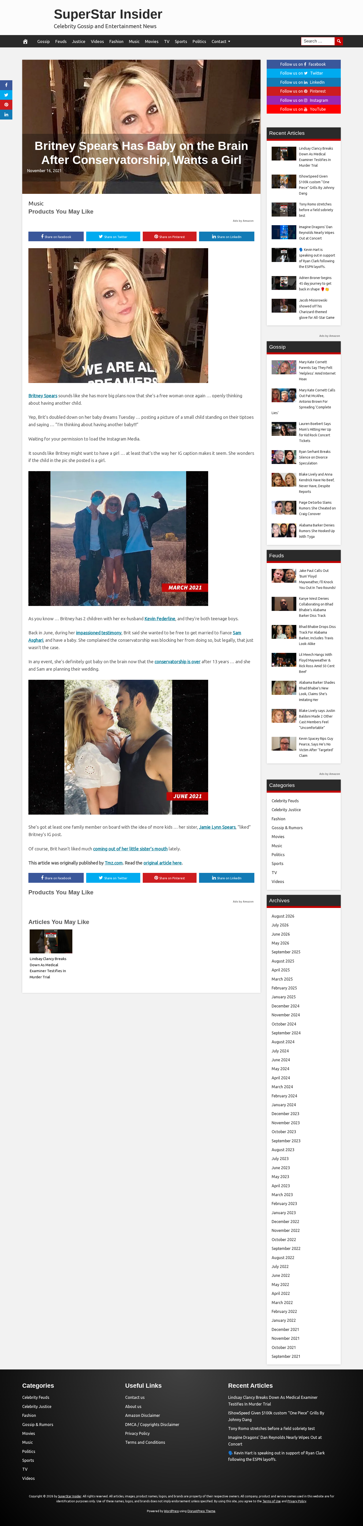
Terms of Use (271, 1501)
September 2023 (286, 1141)
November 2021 (286, 1338)
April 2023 (281, 1186)
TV (166, 41)
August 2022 (283, 1257)
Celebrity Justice (286, 809)
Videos (97, 41)
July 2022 (280, 1266)
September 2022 (286, 1248)
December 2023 (285, 1113)
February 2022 (284, 1311)
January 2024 (284, 1105)
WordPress (171, 1511)
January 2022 (284, 1320)
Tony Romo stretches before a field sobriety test (271, 1428)
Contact (219, 41)
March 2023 (282, 1194)
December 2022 (285, 1221)
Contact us (135, 1397)
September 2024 (286, 1033)
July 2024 (280, 1051)
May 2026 (280, 943)
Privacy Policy (137, 1433)
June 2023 (281, 1167)
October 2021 (284, 1347)
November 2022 (286, 1230)
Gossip (43, 41)
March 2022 (282, 1302)
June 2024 (281, 1060)
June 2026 (281, 934)
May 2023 (280, 1176)
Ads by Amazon (243, 220)
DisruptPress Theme (201, 1511)
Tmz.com (114, 862)
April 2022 (281, 1293)
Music (134, 41)
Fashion (116, 41)
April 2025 (281, 970)
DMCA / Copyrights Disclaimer (152, 1424)
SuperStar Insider (108, 14)
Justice (78, 41)
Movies (152, 41)
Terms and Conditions (145, 1442)
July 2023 (280, 1158)
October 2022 (284, 1239)
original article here (162, 862)
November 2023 (286, 1123)
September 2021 (286, 1356)
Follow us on (303, 64)
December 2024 (285, 1006)
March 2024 (282, 1086)
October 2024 (284, 1024)
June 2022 (281, 1275)
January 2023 (284, 1212)
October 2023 (284, 1131)
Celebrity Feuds (285, 801)
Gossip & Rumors (287, 827)
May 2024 (280, 1068)
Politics (199, 41)
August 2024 (283, 1042)
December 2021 (285, 1329)
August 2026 (283, 916)
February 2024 (284, 1096)
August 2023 (283, 1149)
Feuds (61, 41)
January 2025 (284, 997)
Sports (181, 41)
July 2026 (280, 925)
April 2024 (281, 1078)
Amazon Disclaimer (142, 1415)
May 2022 (280, 1284)
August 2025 (283, 961)
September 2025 (286, 952)
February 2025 (284, 988)
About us (133, 1406)
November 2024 (286, 1015)
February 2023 (284, 1203)
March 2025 (282, 979)
